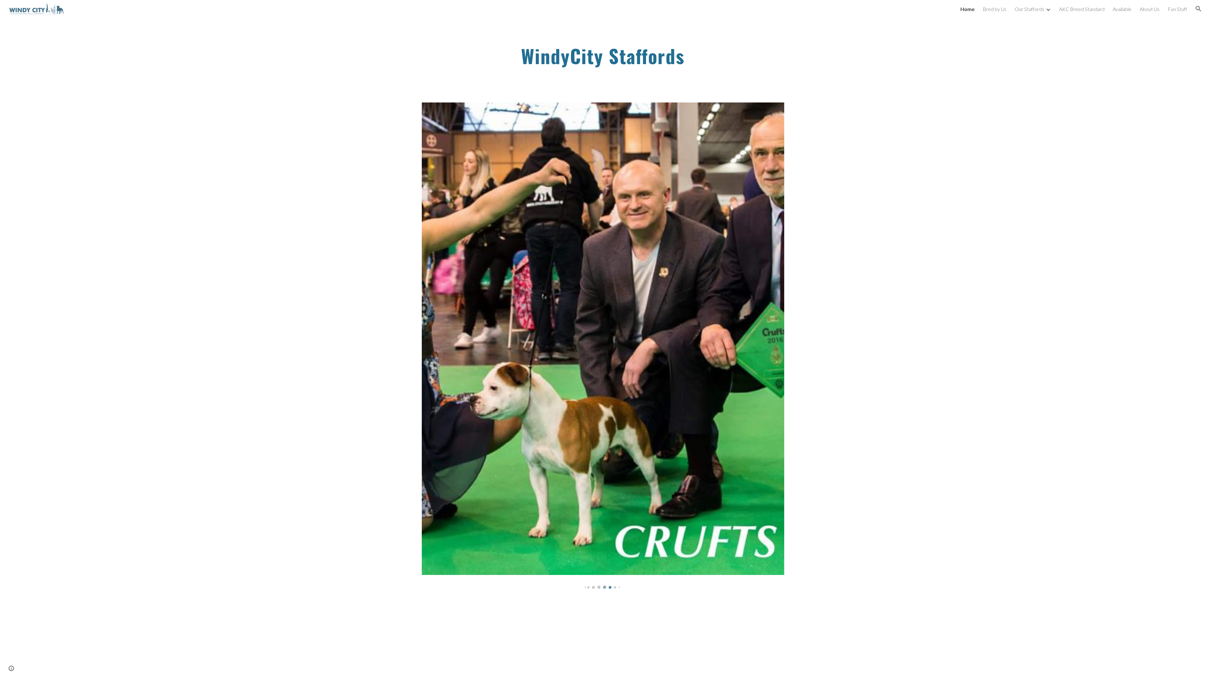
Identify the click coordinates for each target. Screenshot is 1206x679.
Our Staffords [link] (1029, 9)
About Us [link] (1150, 9)
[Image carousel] (603, 345)
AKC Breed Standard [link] (1082, 9)
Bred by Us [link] (995, 9)
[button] (1198, 8)
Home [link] (967, 9)
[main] (603, 56)
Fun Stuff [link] (1177, 9)
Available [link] (1122, 9)
